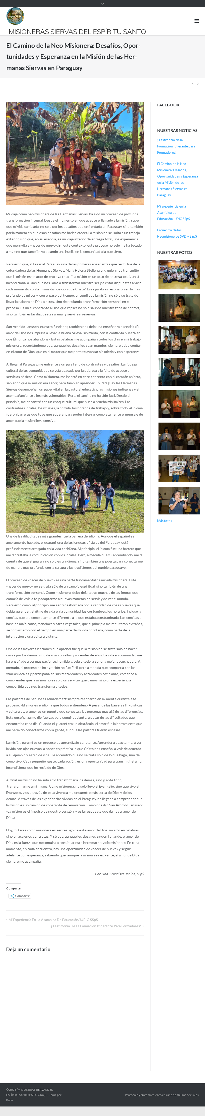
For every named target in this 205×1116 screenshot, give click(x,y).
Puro (9, 1100)
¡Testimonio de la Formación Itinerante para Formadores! (96, 926)
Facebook (168, 104)
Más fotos (164, 521)
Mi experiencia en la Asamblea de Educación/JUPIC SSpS (53, 919)
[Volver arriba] (192, 1104)
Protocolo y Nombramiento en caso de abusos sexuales (162, 1095)
